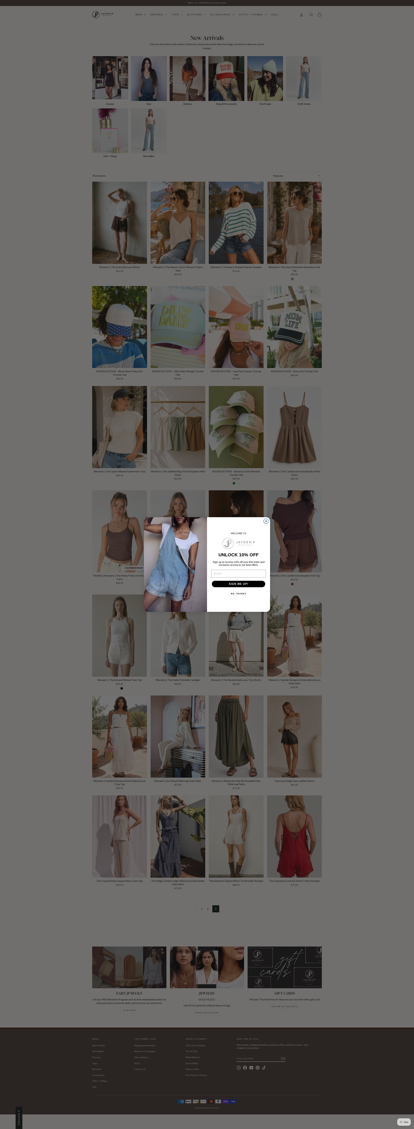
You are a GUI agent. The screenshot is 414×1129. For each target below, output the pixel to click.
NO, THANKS (238, 594)
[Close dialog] (266, 521)
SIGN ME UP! (238, 584)
